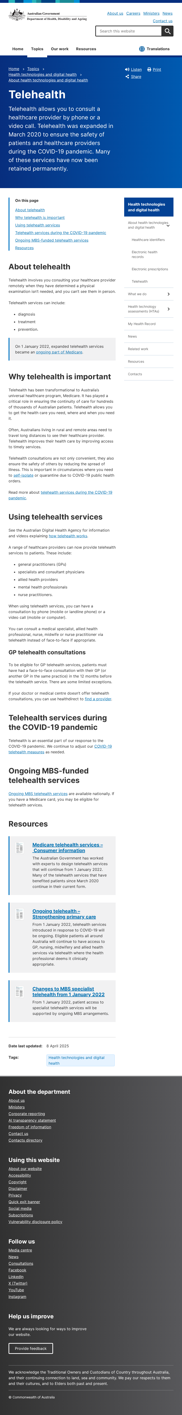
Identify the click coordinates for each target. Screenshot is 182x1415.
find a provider (98, 698)
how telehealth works (68, 535)
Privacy (15, 1195)
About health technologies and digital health (48, 80)
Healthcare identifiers (148, 240)
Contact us (163, 20)
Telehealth (140, 281)
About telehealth (30, 210)
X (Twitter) (18, 1283)
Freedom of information (30, 1127)
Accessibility (20, 1175)
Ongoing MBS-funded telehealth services (51, 240)
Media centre (20, 1250)
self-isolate (23, 475)
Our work (59, 48)
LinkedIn (16, 1276)
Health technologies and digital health (43, 74)
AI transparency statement (32, 1120)
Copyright (18, 1182)
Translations (158, 48)
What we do (137, 294)
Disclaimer (18, 1188)
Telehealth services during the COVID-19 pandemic (60, 232)
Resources (86, 48)
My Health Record (142, 324)
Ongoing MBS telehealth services (38, 793)
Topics (37, 48)
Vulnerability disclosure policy (35, 1221)
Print (157, 69)
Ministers (151, 13)
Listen (136, 69)
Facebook (17, 1270)
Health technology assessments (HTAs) (143, 308)
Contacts (135, 374)
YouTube (16, 1290)
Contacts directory (25, 1140)
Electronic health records (144, 254)
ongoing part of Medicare (59, 352)
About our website (25, 1168)
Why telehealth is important (40, 217)
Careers (133, 13)
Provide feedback (31, 1348)
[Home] (48, 15)
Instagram (17, 1296)
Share (136, 76)
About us (115, 13)
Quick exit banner (24, 1201)
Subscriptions (21, 1215)
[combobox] (128, 31)
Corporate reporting (27, 1113)
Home (17, 48)
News (168, 13)
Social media (20, 1208)
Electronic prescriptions (150, 269)
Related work (138, 349)
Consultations (21, 1263)
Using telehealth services (37, 225)
